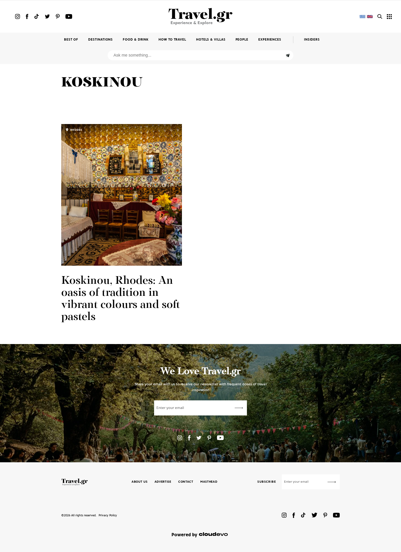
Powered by (184, 535)
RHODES (75, 130)
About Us (140, 482)
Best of (71, 39)
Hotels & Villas (211, 39)
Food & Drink (136, 39)
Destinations (100, 39)
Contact (185, 482)
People (242, 39)
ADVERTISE (163, 482)
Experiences (269, 39)
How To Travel (172, 39)
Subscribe (266, 482)
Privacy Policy (108, 515)
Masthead (208, 482)
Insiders (312, 39)
